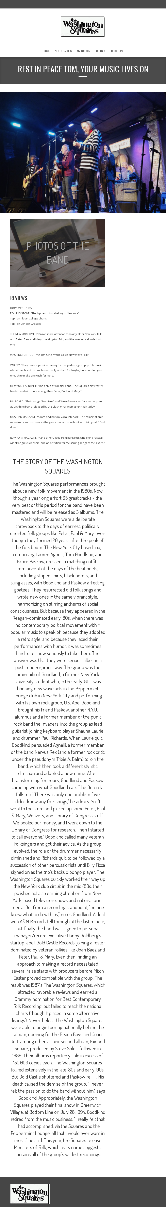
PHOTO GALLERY (63, 51)
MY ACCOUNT (84, 51)
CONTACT (101, 51)
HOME (47, 51)
